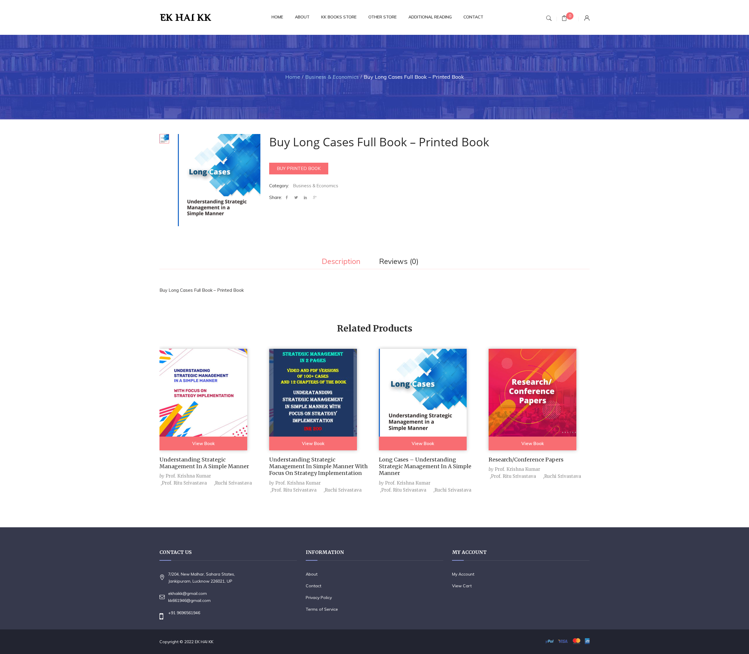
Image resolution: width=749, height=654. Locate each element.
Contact (313, 585)
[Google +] (314, 197)
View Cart (462, 585)
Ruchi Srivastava (233, 483)
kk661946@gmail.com (189, 600)
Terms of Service (322, 609)
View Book (203, 443)
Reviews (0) (399, 262)
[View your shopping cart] (564, 19)
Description (341, 262)
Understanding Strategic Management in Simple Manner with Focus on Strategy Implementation (318, 466)
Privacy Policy (319, 597)
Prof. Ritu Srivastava (184, 483)
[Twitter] (296, 197)
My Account (463, 574)
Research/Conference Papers (526, 459)
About (311, 574)
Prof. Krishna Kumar (188, 476)
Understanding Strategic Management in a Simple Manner (204, 463)
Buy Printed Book (299, 168)
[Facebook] (288, 197)
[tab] (341, 262)
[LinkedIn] (305, 197)
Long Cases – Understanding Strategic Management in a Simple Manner (425, 466)
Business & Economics (332, 76)
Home (292, 76)
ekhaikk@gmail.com (187, 593)
